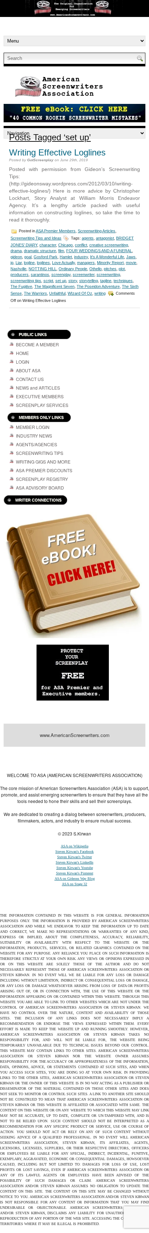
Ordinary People (73, 269)
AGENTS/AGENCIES (36, 444)
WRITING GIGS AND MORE (43, 461)
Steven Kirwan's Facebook (74, 852)
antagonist (105, 238)
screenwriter (83, 274)
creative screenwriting (108, 245)
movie (131, 262)
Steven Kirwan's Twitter (74, 857)
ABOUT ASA (28, 370)
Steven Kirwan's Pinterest (74, 873)
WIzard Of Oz (80, 293)
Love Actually (63, 262)
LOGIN (22, 362)
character (47, 245)
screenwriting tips (25, 280)
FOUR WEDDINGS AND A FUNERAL (99, 251)
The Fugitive (21, 286)
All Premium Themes (71, 759)
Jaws (131, 257)
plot (122, 269)
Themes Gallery (98, 753)
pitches (110, 269)
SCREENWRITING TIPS (39, 453)
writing (100, 293)
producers (19, 274)
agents (88, 238)
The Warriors (35, 293)
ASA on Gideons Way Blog (75, 879)
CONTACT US (30, 379)
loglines (43, 262)
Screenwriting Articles (96, 231)
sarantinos (40, 274)
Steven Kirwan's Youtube (74, 868)
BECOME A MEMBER (37, 344)
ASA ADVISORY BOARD (40, 487)
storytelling (88, 280)
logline (29, 262)
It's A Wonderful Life (107, 257)
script (48, 280)
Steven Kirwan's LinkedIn (74, 862)
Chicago (65, 245)
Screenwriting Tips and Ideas (35, 238)
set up (60, 280)
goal (27, 257)
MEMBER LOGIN (33, 427)
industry (81, 257)
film (61, 251)
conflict (81, 245)
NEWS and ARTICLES (38, 388)
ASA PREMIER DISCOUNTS (44, 470)
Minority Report (110, 262)
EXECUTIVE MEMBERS (40, 396)
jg (11, 262)
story (72, 280)
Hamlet (66, 257)
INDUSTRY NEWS (34, 436)
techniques (123, 280)
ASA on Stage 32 (74, 884)
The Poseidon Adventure (98, 286)
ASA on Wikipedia (74, 846)
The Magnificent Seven (54, 286)
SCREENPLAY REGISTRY (42, 479)
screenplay (61, 274)
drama (16, 251)
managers (86, 262)
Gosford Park (46, 257)
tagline (105, 280)
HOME (22, 353)
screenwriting (108, 274)
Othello (95, 269)
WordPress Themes (33, 759)
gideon (16, 257)
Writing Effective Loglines (57, 152)
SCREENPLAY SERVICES (42, 405)
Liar (19, 262)
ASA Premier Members (56, 231)
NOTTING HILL (42, 269)
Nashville (18, 269)
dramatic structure (40, 251)
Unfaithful (57, 293)
